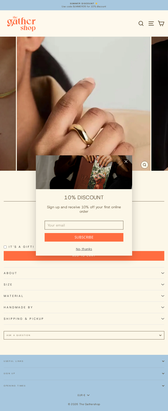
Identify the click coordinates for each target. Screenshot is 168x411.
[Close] (126, 162)
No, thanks (84, 249)
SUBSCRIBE (84, 237)
